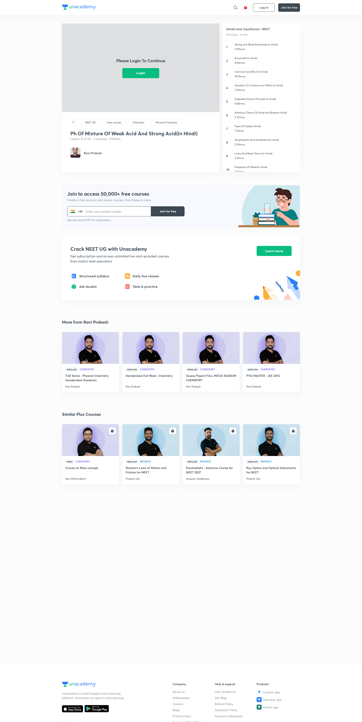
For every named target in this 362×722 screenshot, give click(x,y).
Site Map (221, 698)
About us (179, 692)
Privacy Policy (182, 716)
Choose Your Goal (126, 7)
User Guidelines (225, 692)
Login (140, 73)
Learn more (274, 251)
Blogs (176, 710)
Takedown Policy (226, 710)
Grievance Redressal (228, 716)
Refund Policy (224, 704)
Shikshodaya (181, 698)
